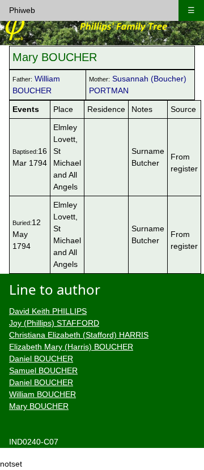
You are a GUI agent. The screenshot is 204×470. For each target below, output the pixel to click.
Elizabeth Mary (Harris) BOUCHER (71, 346)
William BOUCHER (42, 394)
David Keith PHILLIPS (48, 311)
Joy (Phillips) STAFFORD (54, 322)
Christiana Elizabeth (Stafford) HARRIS (78, 334)
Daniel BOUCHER (41, 358)
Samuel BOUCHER (43, 370)
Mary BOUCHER (39, 406)
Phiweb (22, 10)
